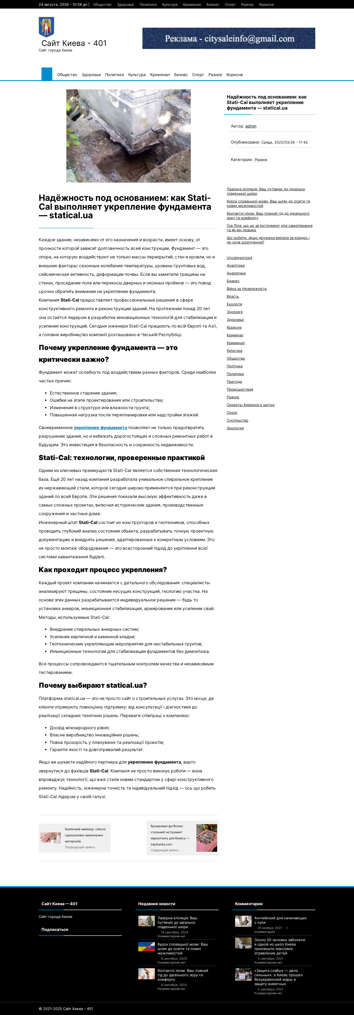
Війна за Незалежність (247, 288)
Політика (235, 366)
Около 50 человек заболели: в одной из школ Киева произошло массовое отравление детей (280, 946)
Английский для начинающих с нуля (280, 920)
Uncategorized (239, 257)
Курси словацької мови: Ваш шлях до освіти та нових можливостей (183, 948)
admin (250, 126)
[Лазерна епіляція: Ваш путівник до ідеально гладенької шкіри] (146, 921)
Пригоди (234, 381)
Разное (247, 4)
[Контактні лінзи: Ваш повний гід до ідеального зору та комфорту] (146, 973)
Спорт (230, 4)
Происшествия (240, 389)
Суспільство (237, 420)
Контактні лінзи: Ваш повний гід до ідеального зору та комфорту (183, 975)
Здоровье (125, 4)
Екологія (234, 304)
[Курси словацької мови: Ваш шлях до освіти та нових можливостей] (146, 946)
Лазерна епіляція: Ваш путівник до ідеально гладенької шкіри (177, 922)
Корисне (266, 4)
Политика (148, 4)
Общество (102, 4)
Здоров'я (235, 312)
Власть (233, 296)
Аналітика (235, 265)
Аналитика (236, 273)
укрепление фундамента (100, 427)
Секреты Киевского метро (251, 405)
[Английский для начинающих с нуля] (243, 921)
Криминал (192, 4)
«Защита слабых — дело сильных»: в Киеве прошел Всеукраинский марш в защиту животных (278, 977)
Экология (235, 428)
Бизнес (213, 4)
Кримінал (235, 335)
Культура (170, 4)
